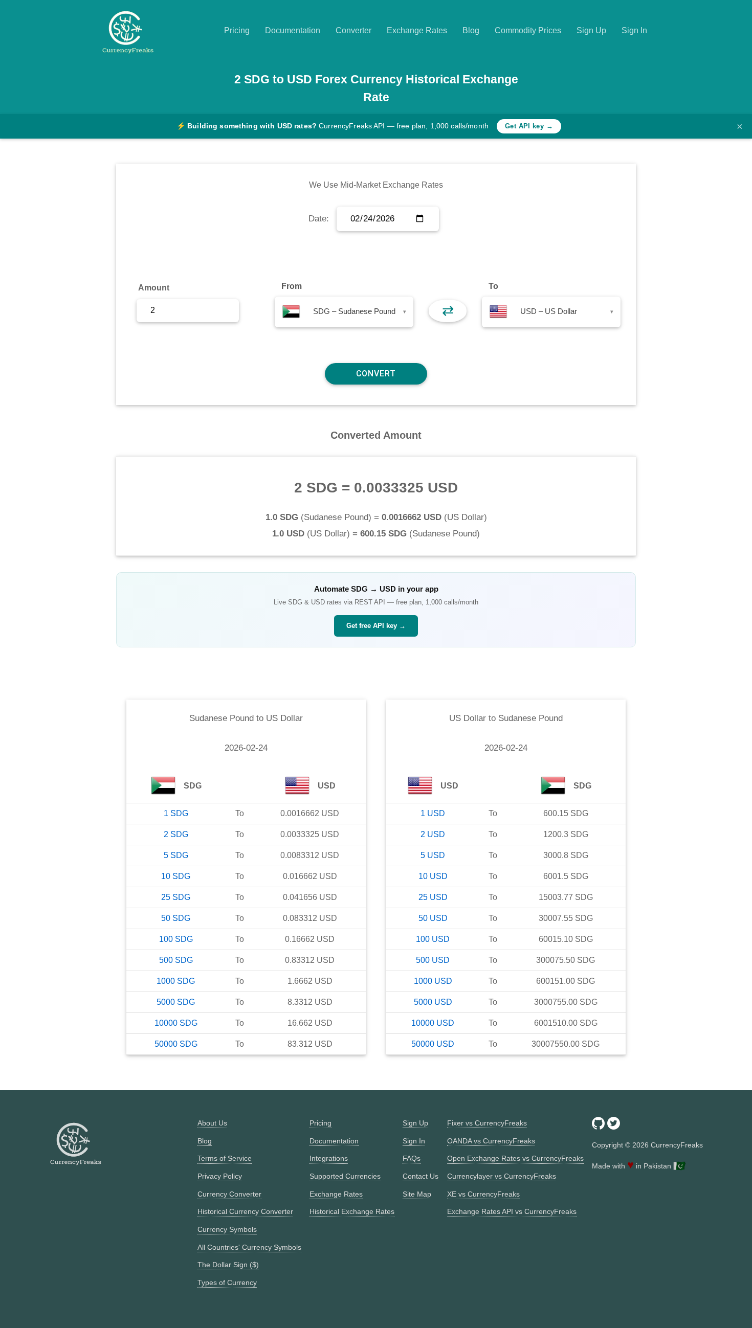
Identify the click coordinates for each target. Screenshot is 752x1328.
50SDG (175, 918)
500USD (433, 960)
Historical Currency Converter (245, 1211)
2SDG (176, 834)
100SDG (176, 939)
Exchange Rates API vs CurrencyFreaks (512, 1211)
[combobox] (344, 312)
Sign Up (591, 30)
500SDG (176, 960)
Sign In (634, 30)
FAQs (412, 1158)
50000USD (432, 1044)
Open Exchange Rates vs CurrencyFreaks (515, 1158)
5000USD (433, 1002)
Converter (353, 30)
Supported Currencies (345, 1176)
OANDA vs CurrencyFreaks (491, 1141)
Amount (153, 287)
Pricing (237, 30)
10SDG (175, 876)
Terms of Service (224, 1158)
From (291, 286)
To (493, 286)
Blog (470, 30)
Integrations (328, 1158)
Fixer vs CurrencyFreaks (487, 1123)
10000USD (432, 1023)
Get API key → (529, 126)
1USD (433, 813)
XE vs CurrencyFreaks (483, 1194)
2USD (433, 834)
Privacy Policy (219, 1176)
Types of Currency (227, 1282)
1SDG (176, 813)
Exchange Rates (417, 30)
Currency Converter (229, 1194)
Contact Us (420, 1176)
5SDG (176, 855)
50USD (433, 918)
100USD (433, 939)
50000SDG (175, 1044)
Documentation (292, 30)
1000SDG (176, 981)
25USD (433, 897)
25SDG (175, 897)
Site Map (417, 1194)
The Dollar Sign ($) (228, 1265)
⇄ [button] (448, 311)
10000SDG (175, 1023)
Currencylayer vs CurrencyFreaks (501, 1176)
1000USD (433, 981)
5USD (433, 855)
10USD (433, 876)
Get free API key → (376, 625)
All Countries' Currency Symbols (249, 1247)
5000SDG (176, 1002)
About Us (212, 1123)
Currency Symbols (227, 1229)
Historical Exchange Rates (351, 1211)
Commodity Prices (528, 30)
